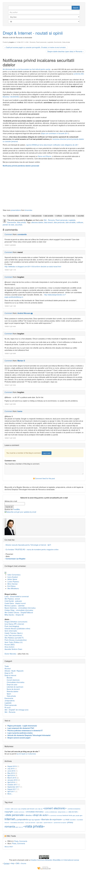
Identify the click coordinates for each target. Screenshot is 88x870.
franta (70, 815)
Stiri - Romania (30, 42)
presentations (16, 210)
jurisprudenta (22, 819)
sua (20, 827)
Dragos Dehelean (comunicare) (16, 621)
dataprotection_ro (62, 812)
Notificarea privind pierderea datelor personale (21, 166)
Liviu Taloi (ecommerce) (13, 635)
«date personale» (15, 815)
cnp (41, 809)
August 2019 (12, 766)
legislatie (37, 820)
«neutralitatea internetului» (17, 822)
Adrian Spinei (12, 579)
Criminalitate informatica (15, 682)
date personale (37, 216)
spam (16, 827)
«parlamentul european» (60, 822)
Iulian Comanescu (14, 575)
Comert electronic (13, 680)
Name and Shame (44, 156)
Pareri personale (41, 42)
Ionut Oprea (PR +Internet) (14, 624)
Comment (8, 234)
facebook (65, 815)
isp (16, 820)
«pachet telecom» (48, 822)
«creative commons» (19, 812)
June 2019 (11, 771)
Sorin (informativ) (11, 631)
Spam (9, 694)
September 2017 (13, 787)
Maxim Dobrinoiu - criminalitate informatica (20, 608)
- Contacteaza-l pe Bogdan (15, 558)
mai (64, 820)
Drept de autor (12, 684)
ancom (16, 809)
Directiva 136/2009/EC (11, 97)
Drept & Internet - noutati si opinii (33, 33)
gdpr (74, 815)
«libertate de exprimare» (51, 819)
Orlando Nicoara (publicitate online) (17, 628)
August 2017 (12, 789)
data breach (25, 216)
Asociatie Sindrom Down (13, 649)
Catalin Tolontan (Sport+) (14, 633)
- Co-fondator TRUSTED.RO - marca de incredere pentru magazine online (31, 549)
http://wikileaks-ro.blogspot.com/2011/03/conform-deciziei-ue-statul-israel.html (33, 266)
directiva (29, 815)
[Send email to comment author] (32, 313)
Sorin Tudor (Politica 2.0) (14, 642)
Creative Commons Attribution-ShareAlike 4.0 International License (55, 860)
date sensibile (49, 216)
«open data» (39, 822)
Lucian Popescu (13, 581)
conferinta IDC (78, 74)
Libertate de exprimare (15, 687)
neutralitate (73, 820)
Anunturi (8, 668)
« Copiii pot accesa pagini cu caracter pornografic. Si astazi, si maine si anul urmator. (35, 47)
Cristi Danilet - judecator (13, 601)
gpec (81, 815)
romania (10, 826)
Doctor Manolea (10, 654)
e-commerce (53, 815)
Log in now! (46, 453)
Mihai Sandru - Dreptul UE (14, 615)
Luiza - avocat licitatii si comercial (17, 596)
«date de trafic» (73, 812)
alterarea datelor (13, 216)
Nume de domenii (13, 689)
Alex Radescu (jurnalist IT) (14, 638)
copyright (9, 811)
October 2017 (12, 784)
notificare (59, 216)
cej (39, 809)
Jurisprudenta (10, 700)
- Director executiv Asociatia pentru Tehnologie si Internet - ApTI (28, 545)
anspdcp (24, 809)
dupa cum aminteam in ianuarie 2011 (54, 133)
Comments (23, 841)
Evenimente (57, 42)
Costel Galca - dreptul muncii (15, 603)
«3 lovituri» (7, 809)
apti (28, 809)
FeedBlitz (16, 509)
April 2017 (11, 791)
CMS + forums (21, 863)
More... (10, 794)
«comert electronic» (55, 808)
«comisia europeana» (74, 809)
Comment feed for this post (45, 478)
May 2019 (11, 773)
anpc (19, 809)
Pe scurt (8, 707)
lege (29, 820)
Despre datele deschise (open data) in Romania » (65, 51)
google (77, 815)
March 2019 (11, 778)
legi (33, 820)
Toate (7, 666)
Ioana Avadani (12, 577)
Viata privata (66, 42)
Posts (16, 841)
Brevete (9, 678)
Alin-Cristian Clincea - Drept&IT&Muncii (19, 612)
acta (12, 809)
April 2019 (11, 775)
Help (12, 863)
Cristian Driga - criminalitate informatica (19, 610)
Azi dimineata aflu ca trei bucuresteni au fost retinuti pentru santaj (26, 69)
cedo (36, 809)
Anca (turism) (9, 647)
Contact (6, 863)
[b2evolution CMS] (44, 868)
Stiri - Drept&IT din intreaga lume (16, 710)
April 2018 (11, 782)
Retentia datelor (12, 691)
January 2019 (12, 780)
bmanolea (28, 210)
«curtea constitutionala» (51, 812)
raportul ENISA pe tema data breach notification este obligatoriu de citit (51, 145)
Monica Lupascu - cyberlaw (14, 605)
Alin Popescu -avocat (12, 599)
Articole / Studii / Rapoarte (14, 671)
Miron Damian (12, 584)
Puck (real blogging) (12, 626)
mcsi (67, 819)
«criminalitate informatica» (34, 811)
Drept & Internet (10, 675)
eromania (59, 815)
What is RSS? (9, 847)
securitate (81, 216)
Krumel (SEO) (10, 644)
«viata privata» (34, 826)
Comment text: (10, 460)
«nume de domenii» (30, 822)
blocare (32, 809)
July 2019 (10, 768)
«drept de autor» (40, 815)
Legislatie (50, 42)
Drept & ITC (9, 673)
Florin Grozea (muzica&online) (16, 640)
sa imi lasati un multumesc (26, 754)
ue (22, 827)
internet (10, 819)
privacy (70, 822)
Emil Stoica (11, 586)
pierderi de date (70, 216)
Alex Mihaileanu (13, 588)
